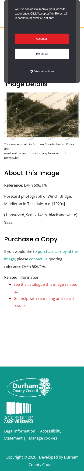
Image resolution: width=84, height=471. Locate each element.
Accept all (42, 38)
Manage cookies (43, 438)
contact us (38, 259)
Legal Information (19, 431)
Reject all (42, 53)
